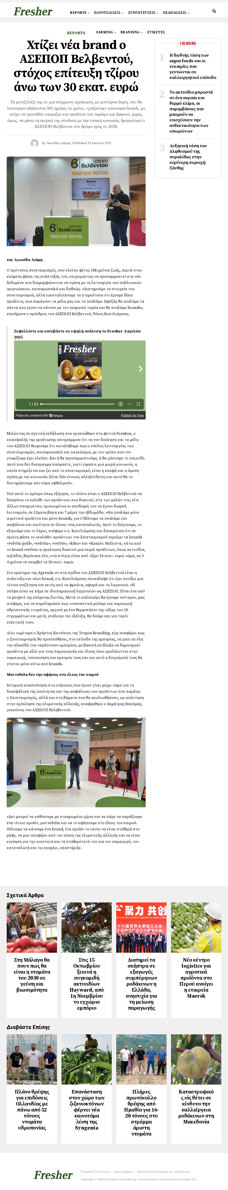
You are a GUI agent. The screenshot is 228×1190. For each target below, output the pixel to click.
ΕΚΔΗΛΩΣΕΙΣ (175, 13)
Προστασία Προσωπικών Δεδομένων (163, 1172)
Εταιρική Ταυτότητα (95, 1172)
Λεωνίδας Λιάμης (59, 143)
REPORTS (78, 13)
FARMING (104, 32)
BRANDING (130, 32)
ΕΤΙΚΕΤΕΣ (156, 32)
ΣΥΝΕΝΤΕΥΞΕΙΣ (142, 13)
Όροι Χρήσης (123, 1172)
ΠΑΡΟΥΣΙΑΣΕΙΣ (107, 13)
